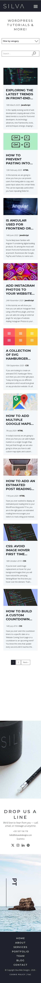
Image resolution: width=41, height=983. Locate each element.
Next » (25, 662)
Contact (21, 964)
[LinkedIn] (23, 845)
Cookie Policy (17, 974)
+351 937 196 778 (20, 831)
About (20, 942)
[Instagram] (18, 845)
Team (20, 956)
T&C (29, 974)
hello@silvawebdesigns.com (20, 835)
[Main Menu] (35, 6)
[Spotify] (28, 845)
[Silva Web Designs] (13, 7)
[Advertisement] (20, 695)
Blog (20, 960)
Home (20, 938)
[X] (12, 845)
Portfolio (20, 951)
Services (20, 947)
